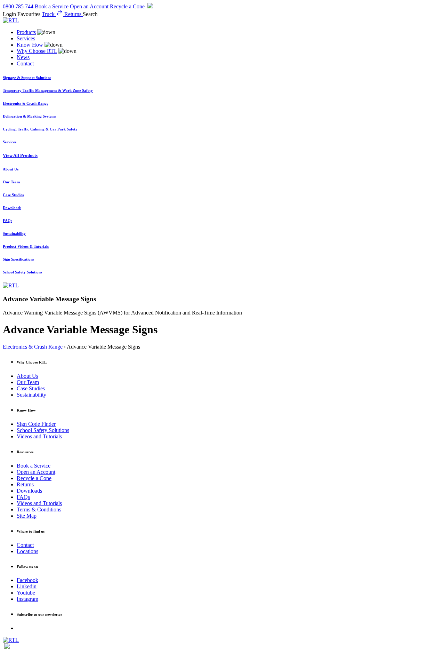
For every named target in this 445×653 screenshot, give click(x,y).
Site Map (27, 516)
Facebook (27, 580)
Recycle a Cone (34, 478)
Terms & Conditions (39, 509)
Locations (27, 551)
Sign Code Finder (36, 424)
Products (26, 32)
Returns (25, 484)
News (23, 57)
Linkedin (27, 586)
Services (26, 38)
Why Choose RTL (37, 51)
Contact (25, 63)
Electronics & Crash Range (33, 347)
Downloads (29, 491)
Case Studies (31, 388)
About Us (27, 376)
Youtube (26, 593)
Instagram (27, 599)
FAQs (23, 497)
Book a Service (33, 466)
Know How (30, 45)
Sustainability (31, 395)
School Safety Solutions (43, 430)
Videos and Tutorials (39, 436)
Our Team (28, 382)
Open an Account (36, 472)
